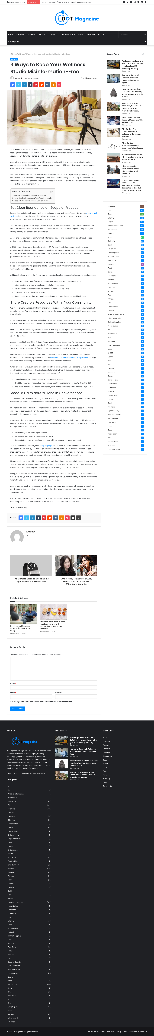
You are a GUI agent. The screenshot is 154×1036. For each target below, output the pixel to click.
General (111, 310)
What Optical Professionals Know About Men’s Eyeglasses (132, 145)
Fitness (111, 299)
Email (13, 693)
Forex (105, 771)
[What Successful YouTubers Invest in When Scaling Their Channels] (113, 169)
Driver (110, 376)
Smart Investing (114, 449)
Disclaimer (133, 1032)
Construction (113, 307)
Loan (110, 426)
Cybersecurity (113, 411)
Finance (111, 280)
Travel (81, 35)
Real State (112, 260)
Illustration (112, 422)
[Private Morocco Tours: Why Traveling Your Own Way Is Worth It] (113, 157)
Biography (112, 276)
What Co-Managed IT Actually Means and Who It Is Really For (132, 120)
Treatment (112, 445)
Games (110, 264)
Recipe (110, 399)
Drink (110, 403)
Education (112, 249)
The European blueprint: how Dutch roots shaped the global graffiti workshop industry (133, 65)
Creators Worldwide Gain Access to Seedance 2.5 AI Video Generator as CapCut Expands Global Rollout (132, 185)
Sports (110, 357)
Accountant (112, 372)
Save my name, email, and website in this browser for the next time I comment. (42, 702)
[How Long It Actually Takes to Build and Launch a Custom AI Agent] (113, 78)
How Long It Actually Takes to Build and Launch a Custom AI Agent (131, 79)
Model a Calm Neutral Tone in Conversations (31, 201)
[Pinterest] (35, 84)
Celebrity (54, 35)
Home (10, 35)
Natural (111, 391)
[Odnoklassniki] (53, 84)
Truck (110, 438)
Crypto (90, 35)
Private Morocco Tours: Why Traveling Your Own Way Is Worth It (132, 157)
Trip (109, 361)
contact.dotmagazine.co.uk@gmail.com (32, 773)
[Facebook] (12, 84)
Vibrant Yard (113, 442)
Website (58, 693)
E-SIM (110, 353)
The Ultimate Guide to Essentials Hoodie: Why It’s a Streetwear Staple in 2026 (70, 2)
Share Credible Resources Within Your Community (33, 198)
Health (101, 35)
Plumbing (111, 407)
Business (20, 35)
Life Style (42, 35)
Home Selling (113, 395)
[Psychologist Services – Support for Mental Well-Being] (23, 614)
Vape (110, 349)
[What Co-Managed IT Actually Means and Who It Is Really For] (113, 120)
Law (109, 303)
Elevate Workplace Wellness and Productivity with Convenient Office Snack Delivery (52, 625)
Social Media (113, 283)
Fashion (31, 35)
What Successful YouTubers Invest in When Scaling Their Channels (130, 170)
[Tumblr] (30, 84)
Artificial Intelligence (116, 314)
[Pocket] (59, 84)
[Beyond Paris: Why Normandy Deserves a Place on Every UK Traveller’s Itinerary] (113, 106)
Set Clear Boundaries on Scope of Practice (30, 195)
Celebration (112, 368)
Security (111, 364)
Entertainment (113, 256)
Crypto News (113, 380)
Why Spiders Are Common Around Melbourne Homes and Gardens (131, 133)
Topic (110, 430)
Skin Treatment (114, 345)
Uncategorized (113, 253)
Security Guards (114, 415)
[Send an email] (21, 78)
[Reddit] (41, 84)
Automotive (112, 334)
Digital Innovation (115, 318)
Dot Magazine (18, 1032)
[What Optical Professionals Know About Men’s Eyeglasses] (113, 146)
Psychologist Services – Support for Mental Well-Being (21, 628)
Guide (110, 245)
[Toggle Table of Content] (50, 192)
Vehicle (111, 291)
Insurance (112, 388)
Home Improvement (115, 226)
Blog (109, 210)
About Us (110, 1032)
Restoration (112, 434)
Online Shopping (114, 322)
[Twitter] (18, 84)
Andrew (17, 78)
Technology (67, 35)
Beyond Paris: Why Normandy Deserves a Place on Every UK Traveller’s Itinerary (131, 107)
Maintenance (113, 326)
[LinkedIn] (24, 84)
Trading (106, 778)
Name (13, 684)
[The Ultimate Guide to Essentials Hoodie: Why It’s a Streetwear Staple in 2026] (113, 92)
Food (110, 268)
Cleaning (111, 287)
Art (109, 330)
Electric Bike (113, 384)
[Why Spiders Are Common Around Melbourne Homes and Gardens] (113, 132)
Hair (109, 337)
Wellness (21, 54)
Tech (110, 214)
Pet (109, 295)
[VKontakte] (47, 84)
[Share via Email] (73, 517)
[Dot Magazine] (77, 17)
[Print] (78, 517)
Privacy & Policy (121, 1032)
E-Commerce (113, 418)
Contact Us (13, 42)
